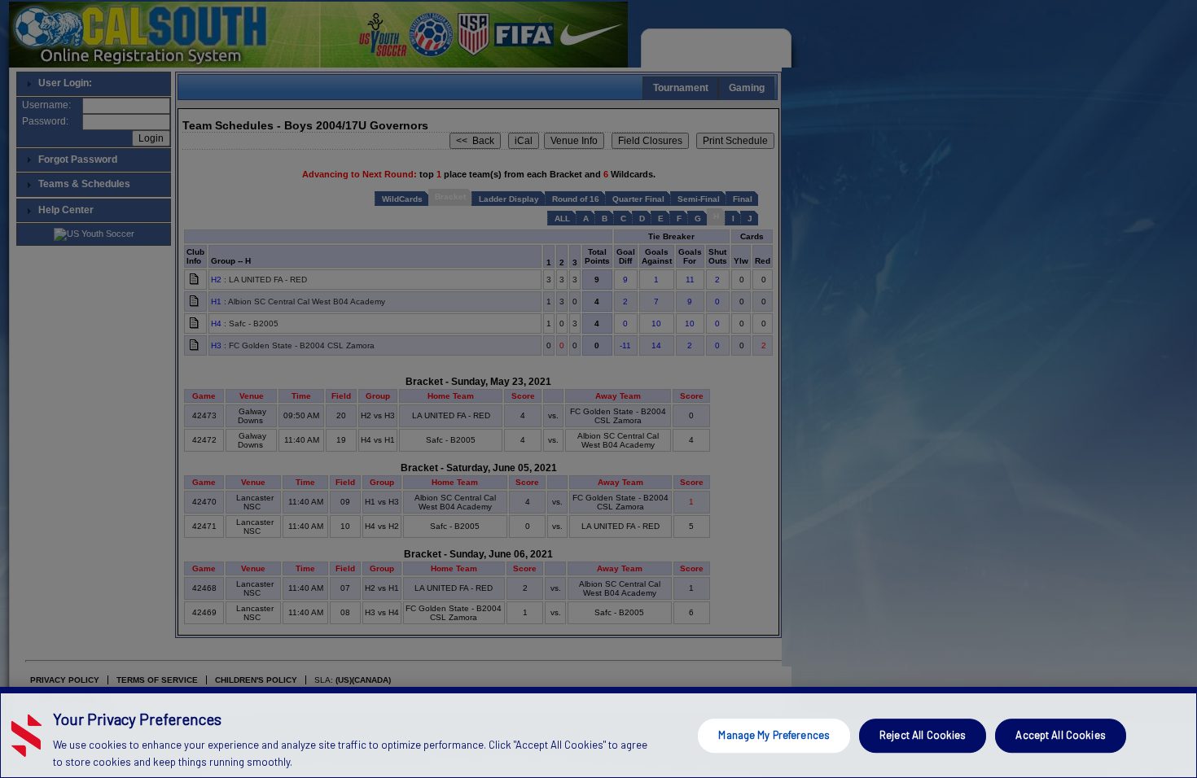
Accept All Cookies (1060, 734)
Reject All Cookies (922, 734)
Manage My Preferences (774, 734)
